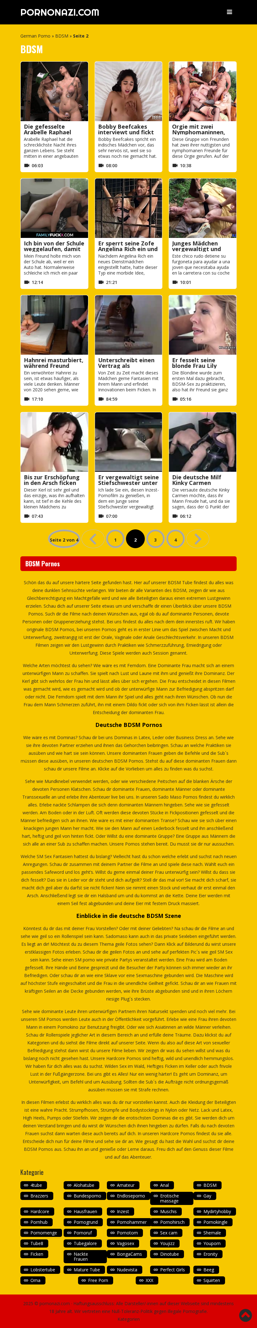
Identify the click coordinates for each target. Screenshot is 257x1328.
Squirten (211, 1280)
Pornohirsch (172, 1222)
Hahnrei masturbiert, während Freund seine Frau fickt (53, 365)
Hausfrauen (85, 1211)
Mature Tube (87, 1270)
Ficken (36, 1254)
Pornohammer (132, 1222)
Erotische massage (169, 1198)
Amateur (125, 1185)
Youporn (212, 1243)
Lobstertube (42, 1270)
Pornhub (39, 1222)
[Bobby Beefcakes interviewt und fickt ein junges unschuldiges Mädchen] (128, 91)
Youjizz (167, 1243)
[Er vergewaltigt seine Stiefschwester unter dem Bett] (128, 442)
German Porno (35, 36)
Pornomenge (43, 1233)
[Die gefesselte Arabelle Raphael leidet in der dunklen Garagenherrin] (54, 91)
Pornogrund (86, 1222)
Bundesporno (87, 1196)
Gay (207, 1196)
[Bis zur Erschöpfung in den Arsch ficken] (54, 442)
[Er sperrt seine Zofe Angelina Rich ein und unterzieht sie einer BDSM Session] (128, 208)
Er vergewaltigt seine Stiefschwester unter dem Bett (128, 482)
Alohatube (84, 1185)
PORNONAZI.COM (59, 12)
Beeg (208, 1270)
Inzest (123, 1211)
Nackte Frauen (81, 1256)
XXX (149, 1280)
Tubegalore (85, 1243)
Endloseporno (131, 1196)
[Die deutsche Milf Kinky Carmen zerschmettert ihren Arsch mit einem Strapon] (202, 442)
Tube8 (36, 1243)
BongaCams (129, 1254)
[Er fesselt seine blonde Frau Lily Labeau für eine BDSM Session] (202, 325)
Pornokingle (215, 1222)
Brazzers (39, 1196)
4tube (36, 1185)
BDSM (61, 36)
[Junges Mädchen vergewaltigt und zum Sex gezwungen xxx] (202, 208)
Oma (35, 1280)
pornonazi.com (54, 1303)
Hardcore (39, 1211)
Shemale (212, 1233)
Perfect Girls (172, 1270)
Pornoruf (83, 1233)
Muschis (168, 1211)
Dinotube (169, 1254)
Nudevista (127, 1270)
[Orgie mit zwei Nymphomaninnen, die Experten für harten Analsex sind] (202, 91)
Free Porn (98, 1280)
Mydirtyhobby (217, 1211)
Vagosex (125, 1243)
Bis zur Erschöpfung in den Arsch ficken (52, 479)
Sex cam (168, 1233)
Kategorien (129, 1319)
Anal (164, 1185)
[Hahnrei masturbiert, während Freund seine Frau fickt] (54, 325)
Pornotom (127, 1233)
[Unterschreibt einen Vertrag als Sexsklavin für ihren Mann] (128, 325)
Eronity (210, 1254)
